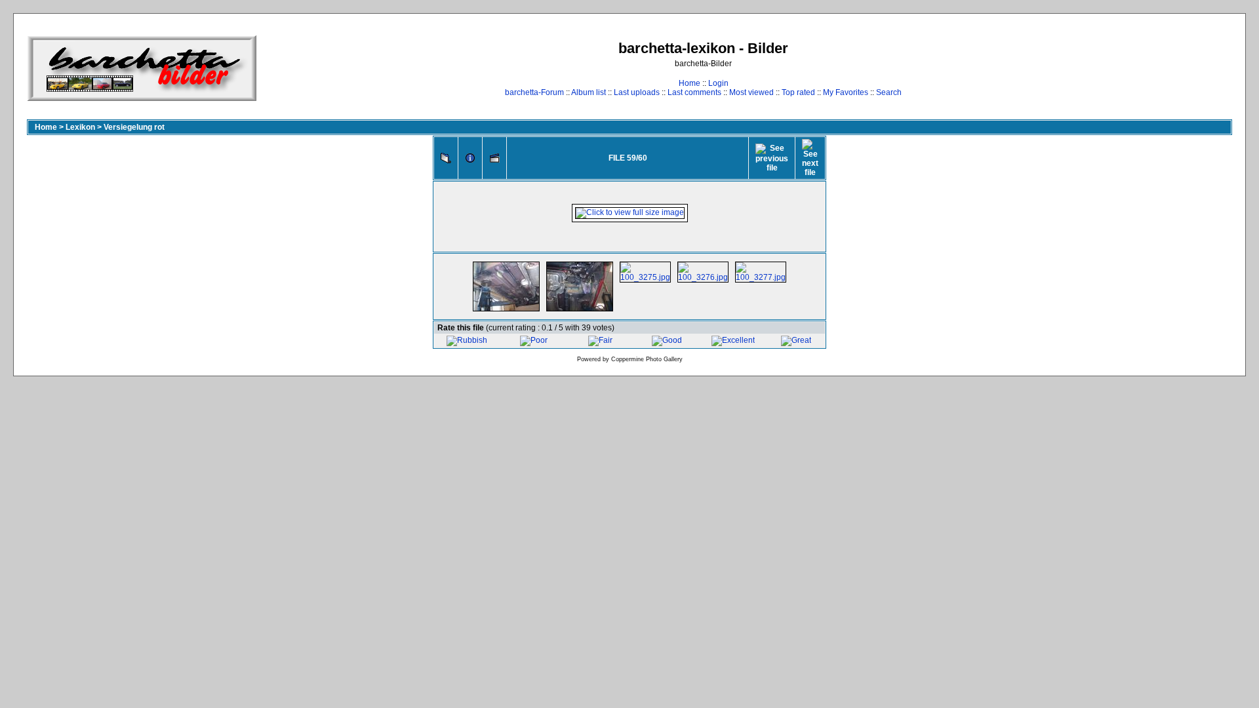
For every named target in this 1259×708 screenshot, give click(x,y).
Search (889, 92)
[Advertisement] (1191, 68)
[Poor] (534, 340)
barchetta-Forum (534, 92)
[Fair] (600, 340)
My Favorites (845, 92)
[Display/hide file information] (470, 158)
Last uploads (637, 92)
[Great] (796, 340)
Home (689, 83)
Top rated (798, 92)
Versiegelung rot (134, 127)
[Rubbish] (467, 340)
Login (718, 83)
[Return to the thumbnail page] (446, 158)
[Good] (667, 340)
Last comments (694, 92)
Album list (588, 92)
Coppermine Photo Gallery (647, 359)
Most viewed (751, 92)
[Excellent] (733, 340)
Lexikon (80, 127)
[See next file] (810, 158)
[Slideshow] (494, 158)
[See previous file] (772, 158)
